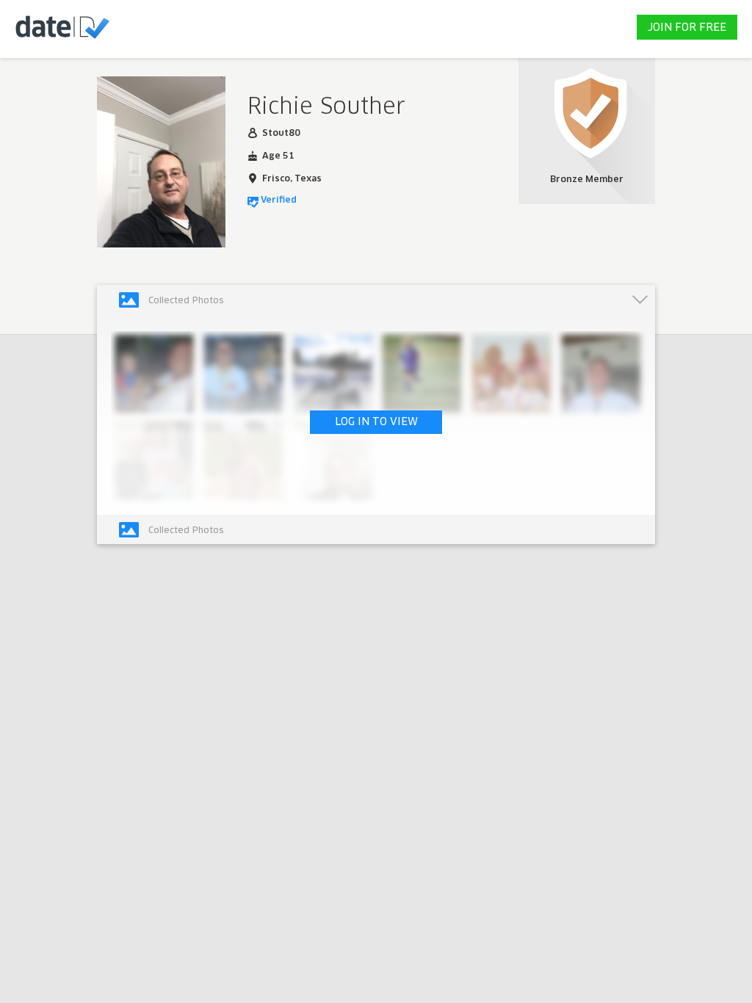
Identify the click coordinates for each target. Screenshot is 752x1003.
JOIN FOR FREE (687, 28)
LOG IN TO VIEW (376, 422)
